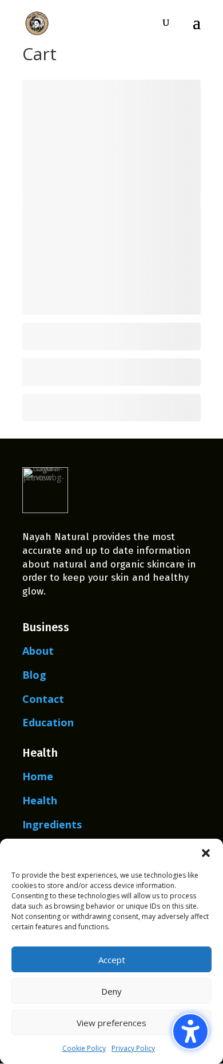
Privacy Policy (133, 1048)
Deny (111, 991)
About (38, 651)
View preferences (111, 1022)
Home (37, 776)
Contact (43, 699)
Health (39, 800)
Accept (111, 959)
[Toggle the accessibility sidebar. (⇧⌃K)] (190, 1031)
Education (48, 722)
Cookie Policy (84, 1048)
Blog (34, 675)
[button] (206, 853)
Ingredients (52, 824)
